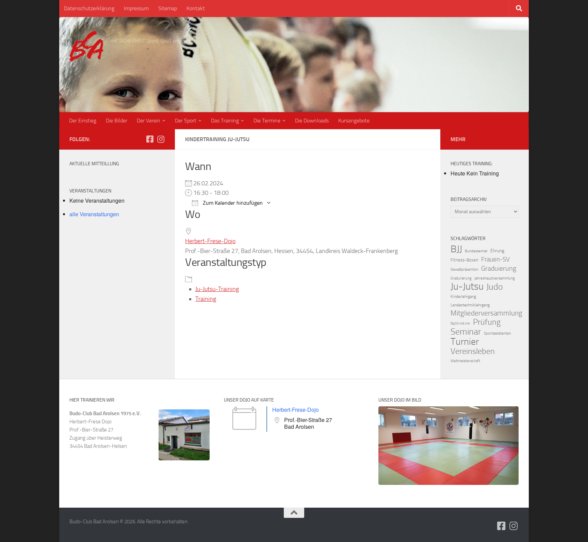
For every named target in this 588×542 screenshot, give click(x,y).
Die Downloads (312, 120)
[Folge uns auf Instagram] (161, 139)
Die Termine (267, 120)
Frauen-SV (495, 259)
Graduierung (498, 268)
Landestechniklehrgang (470, 305)
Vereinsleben (473, 351)
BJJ (456, 249)
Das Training (225, 120)
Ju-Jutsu (467, 287)
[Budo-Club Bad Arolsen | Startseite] (86, 46)
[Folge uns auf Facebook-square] (150, 139)
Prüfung (487, 322)
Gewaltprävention (464, 269)
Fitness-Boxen (464, 259)
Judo (494, 287)
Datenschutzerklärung (89, 8)
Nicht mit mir (460, 323)
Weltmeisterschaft (465, 361)
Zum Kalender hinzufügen (232, 203)
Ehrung (497, 251)
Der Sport (185, 120)
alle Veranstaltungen (94, 214)
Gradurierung (461, 278)
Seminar (466, 332)
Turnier (465, 342)
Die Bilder (116, 120)
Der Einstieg (82, 120)
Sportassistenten (497, 333)
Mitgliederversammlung (486, 313)
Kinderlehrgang (463, 296)
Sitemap (167, 8)
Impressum (136, 8)
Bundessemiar (476, 251)
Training (205, 299)
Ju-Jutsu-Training (217, 289)
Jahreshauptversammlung (494, 278)
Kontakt (195, 8)
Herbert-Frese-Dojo (210, 241)
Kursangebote (354, 120)
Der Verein (148, 120)
